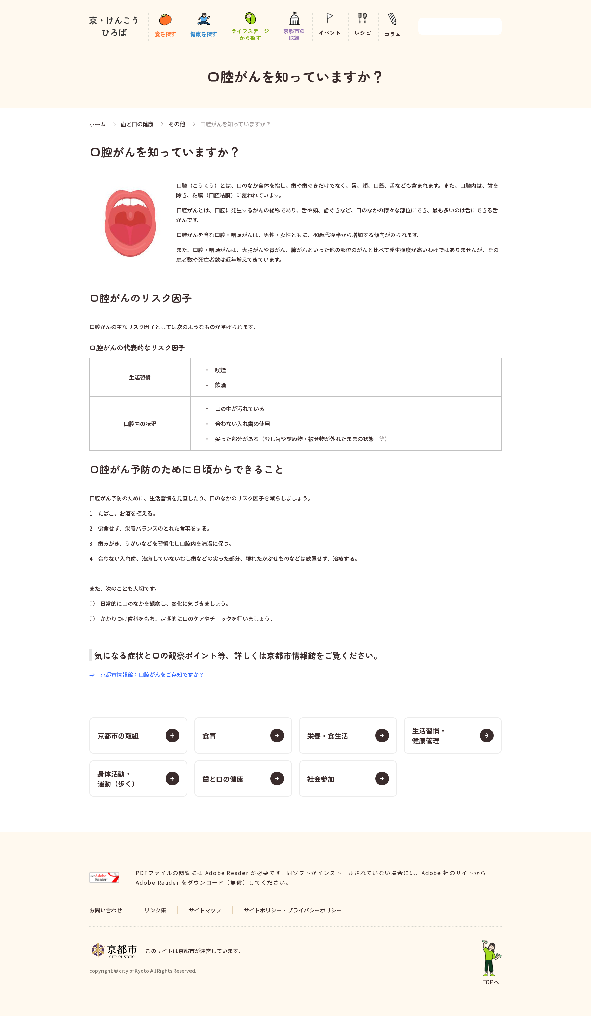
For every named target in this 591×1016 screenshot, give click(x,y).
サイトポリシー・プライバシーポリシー (293, 910)
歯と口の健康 (223, 779)
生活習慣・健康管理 (429, 735)
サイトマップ (204, 910)
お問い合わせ (105, 910)
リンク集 (155, 910)
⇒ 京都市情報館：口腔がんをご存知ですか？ (146, 674)
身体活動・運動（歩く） (118, 779)
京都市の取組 (118, 736)
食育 (209, 736)
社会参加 (320, 779)
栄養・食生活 (327, 736)
